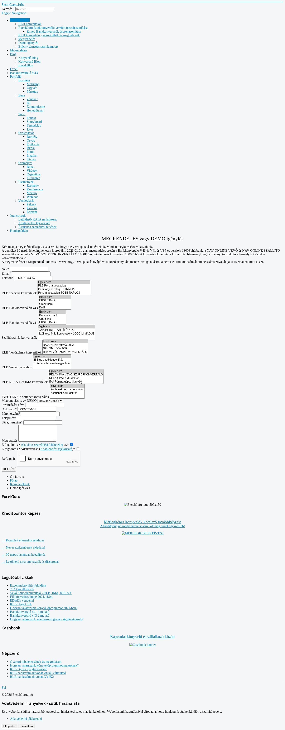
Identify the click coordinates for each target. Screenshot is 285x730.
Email (6, 273)
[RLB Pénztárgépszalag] (64, 286)
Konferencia (35, 189)
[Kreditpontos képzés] (143, 533)
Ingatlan (32, 155)
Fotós (30, 151)
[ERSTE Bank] (55, 300)
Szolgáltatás (26, 133)
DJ (28, 103)
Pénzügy (32, 91)
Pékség (31, 204)
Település (9, 418)
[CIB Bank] (52, 319)
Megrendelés (26, 39)
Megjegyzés (10, 440)
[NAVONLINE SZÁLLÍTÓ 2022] (66, 330)
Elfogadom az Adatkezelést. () (38, 449)
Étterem (32, 212)
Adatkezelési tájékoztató (34, 223)
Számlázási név (13, 405)
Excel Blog (25, 65)
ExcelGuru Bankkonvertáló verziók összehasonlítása (53, 27)
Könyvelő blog (28, 58)
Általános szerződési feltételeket (42, 444)
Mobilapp (33, 84)
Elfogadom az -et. (35, 444)
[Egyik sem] (64, 282)
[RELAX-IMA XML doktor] (76, 378)
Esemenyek (26, 182)
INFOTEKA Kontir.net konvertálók (25, 397)
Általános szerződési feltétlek (37, 227)
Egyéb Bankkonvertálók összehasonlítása (54, 31)
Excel (14, 69)
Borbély (32, 136)
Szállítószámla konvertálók (19, 337)
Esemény (33, 185)
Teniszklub (34, 125)
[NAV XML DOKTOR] (65, 348)
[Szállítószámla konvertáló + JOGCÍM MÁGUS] (66, 334)
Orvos (31, 140)
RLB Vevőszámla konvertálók (22, 352)
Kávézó (32, 208)
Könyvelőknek (20, 20)
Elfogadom (9, 726)
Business (24, 80)
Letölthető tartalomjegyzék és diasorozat (30, 561)
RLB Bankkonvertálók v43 (20, 308)
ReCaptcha (9, 458)
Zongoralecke (36, 106)
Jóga (30, 129)
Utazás (31, 159)
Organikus (33, 174)
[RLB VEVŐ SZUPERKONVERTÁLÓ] (65, 352)
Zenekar (32, 99)
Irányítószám (11, 413)
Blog (13, 54)
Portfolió (15, 76)
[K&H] (55, 307)
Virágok (32, 170)
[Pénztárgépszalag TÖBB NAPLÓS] (64, 293)
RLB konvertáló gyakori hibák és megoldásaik (49, 35)
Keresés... (8, 9)
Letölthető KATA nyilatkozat (37, 219)
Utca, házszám (12, 422)
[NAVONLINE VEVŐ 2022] (65, 345)
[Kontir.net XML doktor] (67, 393)
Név (5, 269)
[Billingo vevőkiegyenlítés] (52, 360)
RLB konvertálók (30, 24)
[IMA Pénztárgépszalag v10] (76, 382)
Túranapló (33, 178)
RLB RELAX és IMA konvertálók (25, 382)
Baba (30, 167)
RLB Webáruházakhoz (17, 367)
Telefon (7, 278)
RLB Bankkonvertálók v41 (20, 322)
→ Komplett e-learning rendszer (23, 540)
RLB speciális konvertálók (19, 293)
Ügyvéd (32, 88)
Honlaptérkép (19, 230)
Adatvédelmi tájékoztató (26, 718)
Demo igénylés (28, 42)
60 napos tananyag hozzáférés (23, 554)
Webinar (32, 197)
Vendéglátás (26, 200)
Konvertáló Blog (29, 61)
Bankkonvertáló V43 (24, 73)
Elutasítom (26, 726)
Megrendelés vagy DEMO (19, 400)
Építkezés (33, 144)
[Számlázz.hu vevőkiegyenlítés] (52, 363)
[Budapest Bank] (52, 315)
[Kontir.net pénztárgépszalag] (67, 389)
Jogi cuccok (18, 215)
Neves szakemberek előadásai (23, 547)
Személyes (25, 163)
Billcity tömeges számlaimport (38, 46)
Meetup (32, 193)
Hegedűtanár (35, 110)
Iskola (31, 148)
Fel (4, 687)
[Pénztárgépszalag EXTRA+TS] (64, 289)
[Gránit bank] (55, 304)
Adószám (10, 409)
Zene (21, 95)
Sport (21, 114)
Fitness (31, 118)
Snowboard (34, 121)
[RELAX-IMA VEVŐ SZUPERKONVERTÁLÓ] (76, 374)
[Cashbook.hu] (142, 644)
